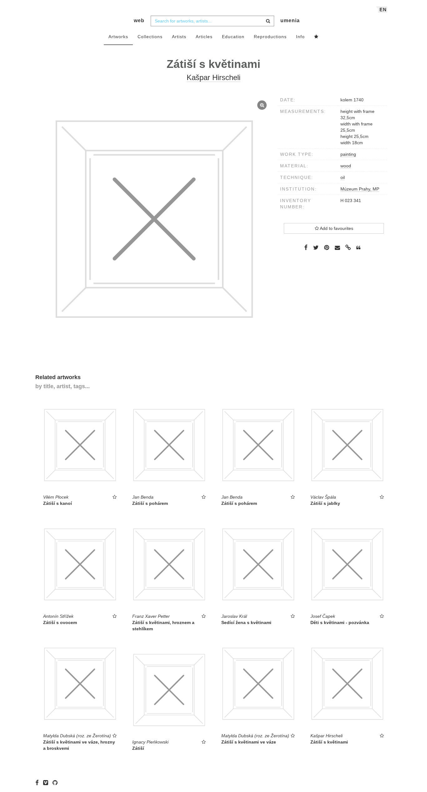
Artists (179, 36)
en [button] (383, 9)
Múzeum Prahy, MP (359, 188)
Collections (150, 36)
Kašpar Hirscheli (213, 77)
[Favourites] (316, 37)
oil (342, 177)
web (139, 20)
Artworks (118, 36)
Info (300, 36)
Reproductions (270, 36)
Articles (204, 36)
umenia (290, 20)
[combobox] (212, 21)
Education (233, 36)
